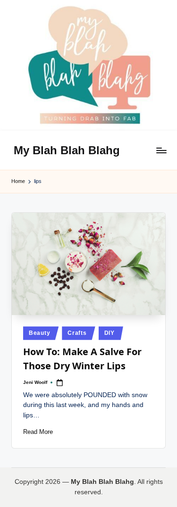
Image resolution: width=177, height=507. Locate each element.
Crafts (76, 333)
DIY (109, 333)
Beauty (39, 333)
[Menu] (161, 150)
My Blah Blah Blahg (67, 150)
